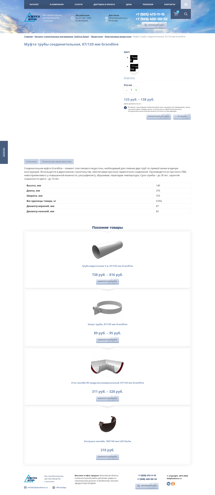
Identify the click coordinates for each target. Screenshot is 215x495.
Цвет (127, 52)
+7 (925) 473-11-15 (150, 14)
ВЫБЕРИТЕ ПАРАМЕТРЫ (107, 281)
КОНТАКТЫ (169, 4)
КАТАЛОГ (34, 4)
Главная (28, 36)
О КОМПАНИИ (57, 4)
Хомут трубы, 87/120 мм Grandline (107, 324)
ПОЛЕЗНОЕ (148, 4)
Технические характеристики (57, 161)
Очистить (129, 78)
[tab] (31, 161)
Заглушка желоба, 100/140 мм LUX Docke (107, 441)
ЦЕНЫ (129, 4)
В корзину (182, 116)
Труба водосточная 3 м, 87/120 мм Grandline (107, 265)
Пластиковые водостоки (118, 36)
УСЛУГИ (79, 4)
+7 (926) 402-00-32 (152, 19)
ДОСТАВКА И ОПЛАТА (104, 4)
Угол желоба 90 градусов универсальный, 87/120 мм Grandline (107, 382)
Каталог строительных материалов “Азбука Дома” (62, 36)
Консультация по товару (158, 116)
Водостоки (97, 36)
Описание (31, 161)
